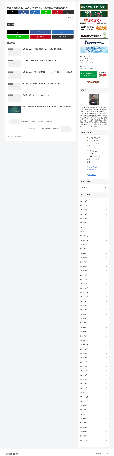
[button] (68, 12)
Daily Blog (11, 24)
